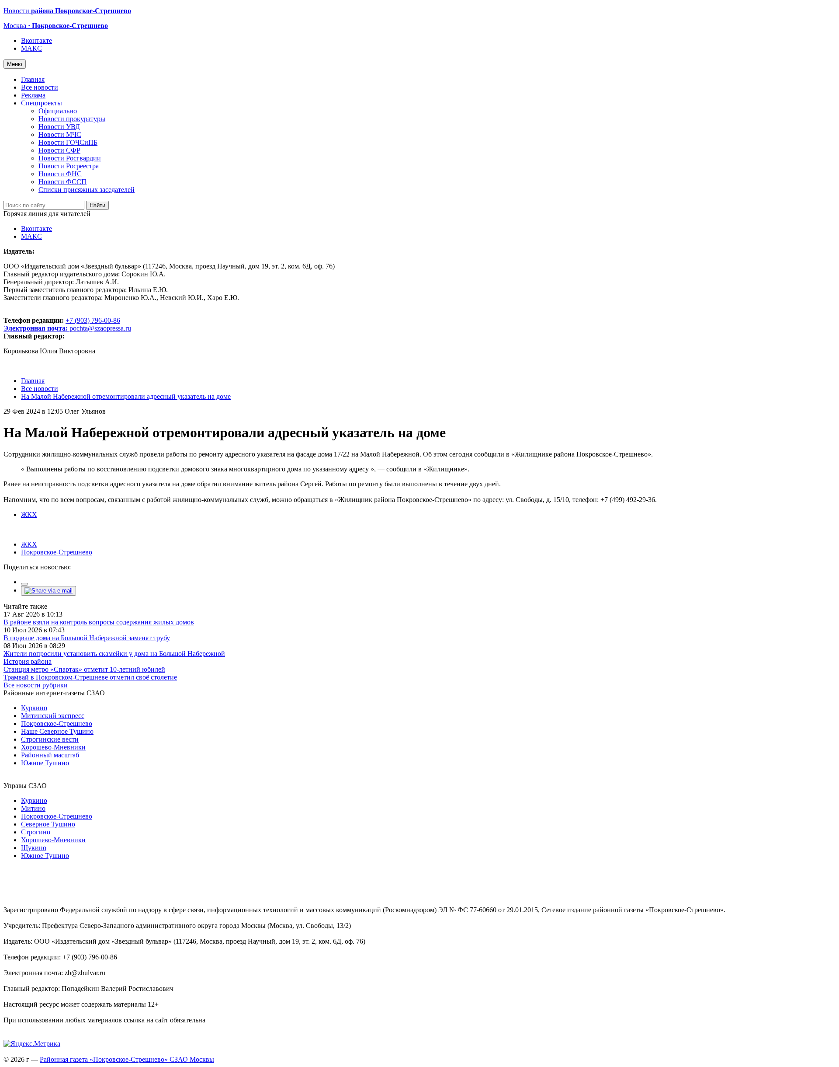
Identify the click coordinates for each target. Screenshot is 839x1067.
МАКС (31, 48)
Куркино (34, 707)
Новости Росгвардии (69, 158)
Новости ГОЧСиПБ (67, 142)
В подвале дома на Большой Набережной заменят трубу (86, 638)
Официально (57, 111)
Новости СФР (59, 150)
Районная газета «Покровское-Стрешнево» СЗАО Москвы (127, 1059)
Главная (33, 79)
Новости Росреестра (68, 166)
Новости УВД (59, 126)
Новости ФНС (60, 174)
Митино (33, 808)
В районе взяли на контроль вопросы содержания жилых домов (98, 622)
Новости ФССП (62, 181)
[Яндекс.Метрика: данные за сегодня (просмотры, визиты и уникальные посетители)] (31, 1044)
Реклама (33, 95)
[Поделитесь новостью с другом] (48, 590)
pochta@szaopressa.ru (100, 328)
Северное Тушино (48, 824)
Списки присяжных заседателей (86, 189)
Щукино (33, 847)
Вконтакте (36, 40)
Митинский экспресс (52, 715)
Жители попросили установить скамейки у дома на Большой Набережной (114, 653)
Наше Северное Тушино (57, 731)
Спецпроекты (41, 103)
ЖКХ (29, 514)
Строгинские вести (50, 739)
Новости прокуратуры (71, 118)
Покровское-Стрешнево (56, 552)
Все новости (39, 87)
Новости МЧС (59, 134)
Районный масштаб (50, 755)
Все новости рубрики (35, 685)
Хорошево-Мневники (53, 747)
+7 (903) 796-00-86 (61, 324)
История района (27, 661)
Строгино (35, 832)
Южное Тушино (45, 763)
